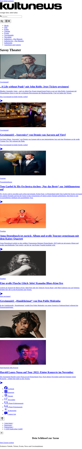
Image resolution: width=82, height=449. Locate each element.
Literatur (7, 31)
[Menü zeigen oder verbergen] (7, 21)
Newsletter (8, 37)
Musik (6, 25)
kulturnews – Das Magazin (13, 39)
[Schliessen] (1, 433)
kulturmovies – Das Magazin (14, 41)
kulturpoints (8, 43)
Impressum (8, 425)
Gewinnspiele (9, 35)
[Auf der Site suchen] (2, 21)
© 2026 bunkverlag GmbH (13, 429)
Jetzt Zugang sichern (7, 443)
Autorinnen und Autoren (12, 45)
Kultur (6, 29)
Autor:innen (8, 423)
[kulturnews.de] (31, 9)
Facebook (10, 389)
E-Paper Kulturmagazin (15, 403)
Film (5, 27)
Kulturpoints (11, 411)
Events (6, 33)
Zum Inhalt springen (7, 1)
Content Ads (11, 414)
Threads (10, 396)
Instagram (10, 392)
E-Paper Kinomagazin (14, 407)
